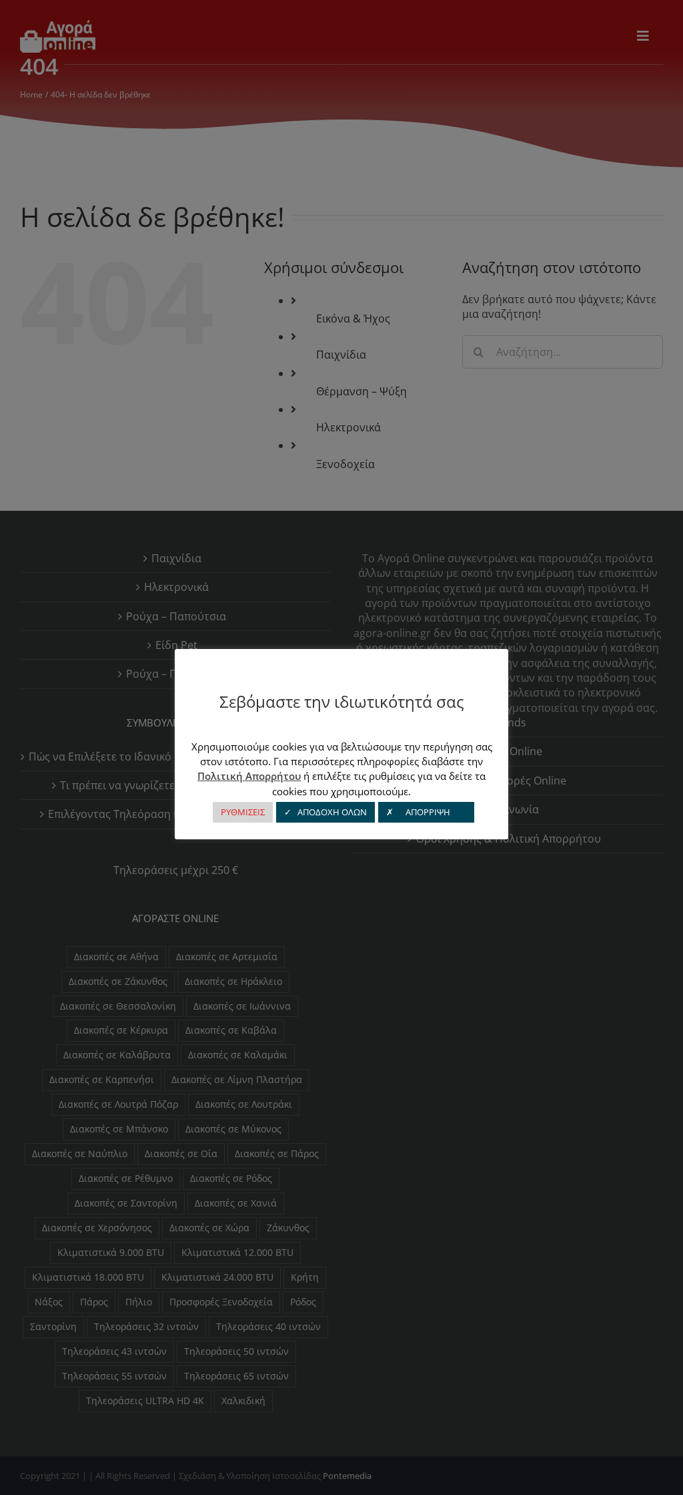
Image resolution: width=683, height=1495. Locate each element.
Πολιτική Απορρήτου (249, 776)
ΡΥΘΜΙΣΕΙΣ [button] (243, 812)
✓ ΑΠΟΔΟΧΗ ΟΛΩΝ (325, 812)
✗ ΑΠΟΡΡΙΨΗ (426, 812)
